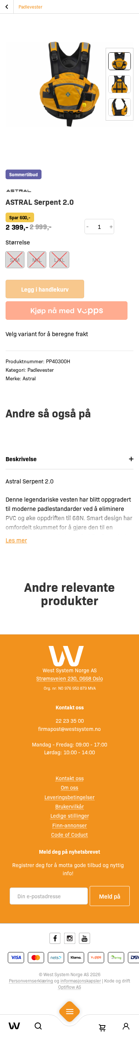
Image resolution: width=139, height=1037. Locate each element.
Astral (29, 378)
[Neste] (119, 138)
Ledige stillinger (69, 815)
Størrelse (18, 242)
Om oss (69, 787)
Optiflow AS (69, 987)
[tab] (69, 459)
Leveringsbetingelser (69, 797)
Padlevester (30, 7)
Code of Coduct (69, 834)
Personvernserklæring (31, 981)
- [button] (87, 226)
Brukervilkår (69, 806)
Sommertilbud (23, 174)
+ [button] (111, 226)
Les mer (16, 540)
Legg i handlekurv (45, 289)
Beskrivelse (21, 458)
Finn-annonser (69, 825)
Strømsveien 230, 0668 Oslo (69, 678)
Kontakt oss (70, 778)
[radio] (15, 260)
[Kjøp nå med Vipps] (67, 310)
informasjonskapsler (80, 981)
